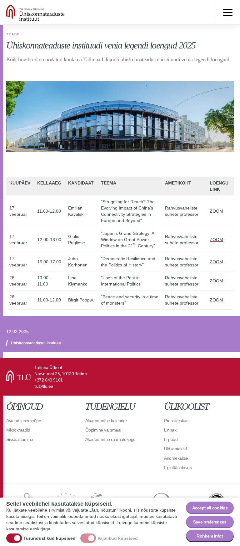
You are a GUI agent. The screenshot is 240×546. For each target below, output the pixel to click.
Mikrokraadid (18, 429)
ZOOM (216, 211)
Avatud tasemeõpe (23, 420)
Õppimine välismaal (103, 429)
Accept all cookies (210, 507)
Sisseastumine (19, 439)
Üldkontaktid (175, 448)
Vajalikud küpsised (118, 538)
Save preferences (210, 521)
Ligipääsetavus (178, 467)
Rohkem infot (210, 535)
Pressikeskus (176, 420)
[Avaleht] (50, 12)
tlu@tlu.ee (43, 386)
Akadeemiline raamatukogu (110, 439)
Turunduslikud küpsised (49, 538)
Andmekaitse (176, 458)
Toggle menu (227, 12)
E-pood (171, 439)
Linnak (170, 429)
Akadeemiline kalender (106, 420)
